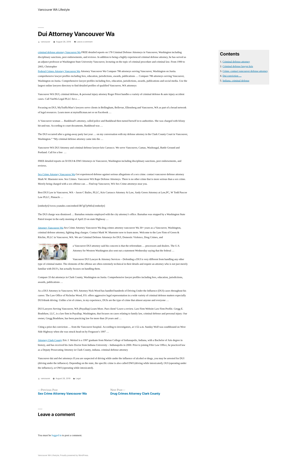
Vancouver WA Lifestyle (54, 9)
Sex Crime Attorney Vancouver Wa (56, 174)
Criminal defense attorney (236, 61)
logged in (57, 435)
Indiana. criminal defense (236, 80)
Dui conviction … (232, 75)
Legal (78, 378)
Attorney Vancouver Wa (50, 227)
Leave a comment (85, 42)
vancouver (45, 42)
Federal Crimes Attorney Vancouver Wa (59, 71)
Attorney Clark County (50, 340)
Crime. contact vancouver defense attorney (245, 71)
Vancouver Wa (59, 52)
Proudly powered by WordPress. (74, 455)
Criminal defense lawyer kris (238, 66)
